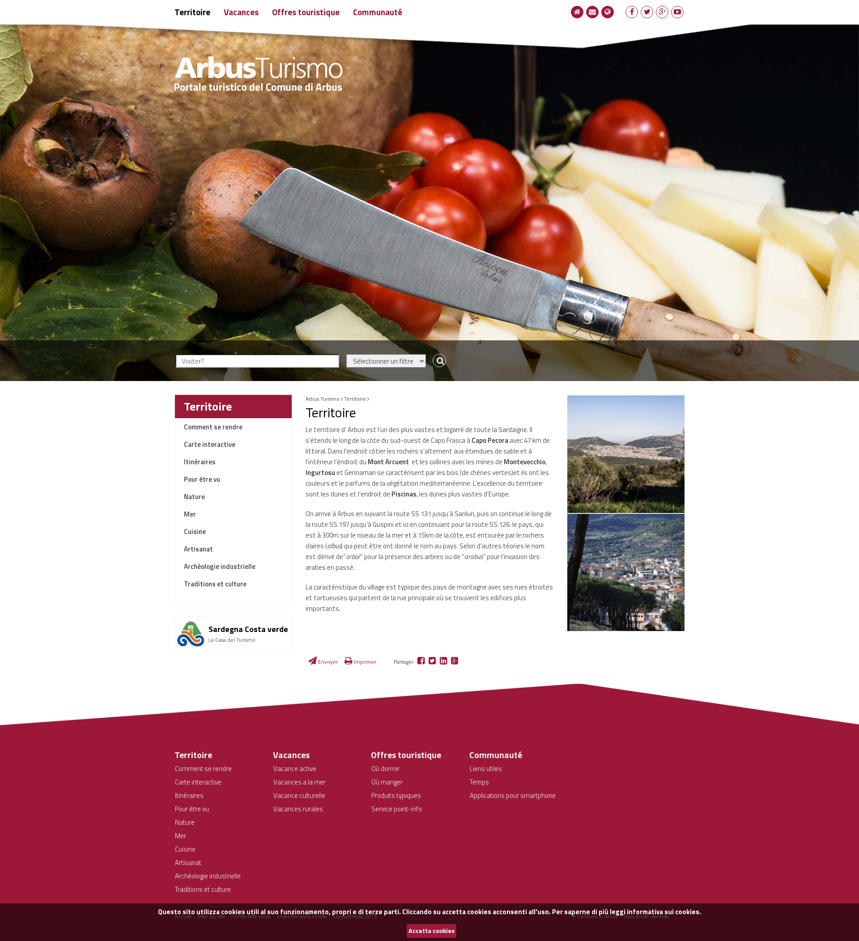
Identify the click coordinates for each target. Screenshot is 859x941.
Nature (194, 497)
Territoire (192, 11)
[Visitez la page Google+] (662, 11)
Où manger (387, 782)
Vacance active (294, 768)
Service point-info (396, 809)
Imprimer (364, 661)
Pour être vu (202, 479)
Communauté (377, 11)
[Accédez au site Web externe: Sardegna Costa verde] (233, 620)
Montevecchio (524, 462)
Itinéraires (200, 462)
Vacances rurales (298, 809)
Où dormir (385, 768)
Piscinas (404, 494)
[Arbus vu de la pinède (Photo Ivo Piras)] (626, 573)
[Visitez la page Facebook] (632, 11)
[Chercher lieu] (437, 361)
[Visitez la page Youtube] (677, 11)
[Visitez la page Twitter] (647, 11)
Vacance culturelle (299, 795)
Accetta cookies (431, 931)
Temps (479, 782)
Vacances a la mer (299, 782)
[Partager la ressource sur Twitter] (433, 661)
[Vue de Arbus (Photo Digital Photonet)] (626, 454)
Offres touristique (306, 11)
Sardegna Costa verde (248, 629)
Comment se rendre (213, 427)
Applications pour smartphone (513, 795)
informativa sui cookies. (664, 912)
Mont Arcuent (388, 462)
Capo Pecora (490, 440)
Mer (190, 514)
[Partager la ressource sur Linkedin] (444, 661)
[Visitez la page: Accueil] (577, 11)
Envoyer (327, 661)
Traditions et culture (215, 584)
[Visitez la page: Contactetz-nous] (592, 11)
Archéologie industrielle (219, 566)
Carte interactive (209, 444)
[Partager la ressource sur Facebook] (421, 661)
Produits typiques (396, 795)
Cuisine (195, 531)
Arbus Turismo (323, 398)
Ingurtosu (321, 472)
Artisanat (198, 549)
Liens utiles (486, 768)
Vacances (241, 11)
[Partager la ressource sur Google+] (454, 661)
